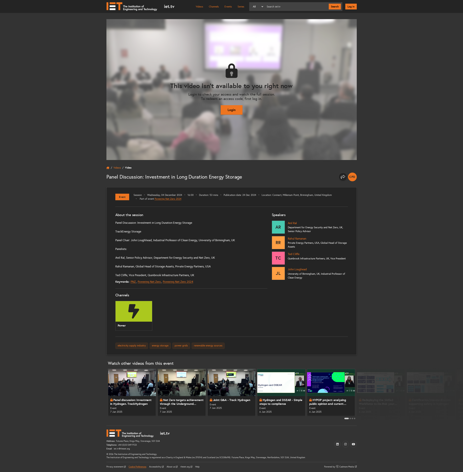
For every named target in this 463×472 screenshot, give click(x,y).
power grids (181, 345)
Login (232, 110)
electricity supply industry (132, 345)
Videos (199, 6)
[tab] (346, 418)
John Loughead (297, 269)
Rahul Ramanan (297, 238)
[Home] (140, 6)
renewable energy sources (208, 345)
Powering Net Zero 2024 (168, 198)
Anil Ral (292, 223)
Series (241, 6)
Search (335, 6)
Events (228, 6)
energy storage (160, 345)
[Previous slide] (102, 394)
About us (171, 466)
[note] (352, 177)
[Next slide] (361, 394)
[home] (107, 168)
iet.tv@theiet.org (121, 448)
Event (122, 197)
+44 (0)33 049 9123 (127, 445)
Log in (351, 6)
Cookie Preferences (137, 466)
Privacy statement (115, 466)
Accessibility (155, 466)
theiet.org (185, 466)
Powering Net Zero (149, 281)
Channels (214, 6)
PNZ (133, 281)
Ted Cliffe (293, 254)
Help (197, 466)
